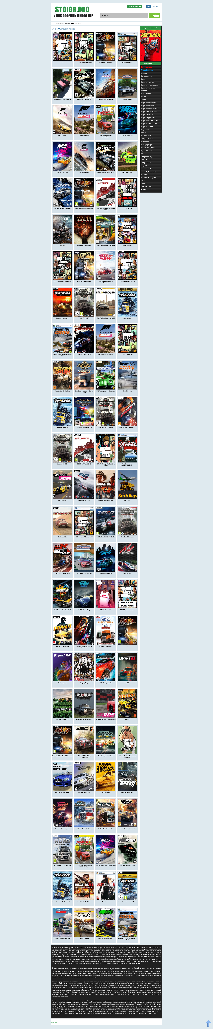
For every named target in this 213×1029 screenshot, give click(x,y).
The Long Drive (62, 537)
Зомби (143, 100)
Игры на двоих (147, 115)
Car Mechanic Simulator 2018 (62, 610)
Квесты (144, 133)
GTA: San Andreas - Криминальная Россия (127, 464)
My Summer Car (127, 172)
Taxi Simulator (106, 792)
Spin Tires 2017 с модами (105, 427)
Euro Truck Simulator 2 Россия (84, 208)
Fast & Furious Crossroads (127, 829)
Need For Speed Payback (62, 829)
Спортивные (146, 162)
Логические (146, 136)
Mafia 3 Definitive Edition (84, 902)
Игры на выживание (149, 112)
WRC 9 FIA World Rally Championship (84, 756)
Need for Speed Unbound (105, 938)
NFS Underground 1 (106, 683)
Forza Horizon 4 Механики (105, 99)
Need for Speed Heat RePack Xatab (106, 865)
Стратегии (145, 165)
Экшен (144, 183)
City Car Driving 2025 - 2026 (84, 573)
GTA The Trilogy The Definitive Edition (106, 464)
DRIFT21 (127, 683)
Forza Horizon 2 (62, 135)
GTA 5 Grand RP (62, 683)
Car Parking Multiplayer (62, 792)
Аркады (144, 73)
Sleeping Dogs (84, 683)
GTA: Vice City (127, 245)
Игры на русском (148, 118)
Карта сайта (54, 1022)
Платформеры (147, 145)
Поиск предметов (148, 148)
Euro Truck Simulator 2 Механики (62, 756)
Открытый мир (147, 139)
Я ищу (143, 189)
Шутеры (144, 174)
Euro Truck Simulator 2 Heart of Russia (84, 391)
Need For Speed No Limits (105, 756)
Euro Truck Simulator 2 (105, 62)
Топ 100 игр (146, 168)
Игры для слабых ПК (149, 121)
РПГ (143, 153)
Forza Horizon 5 (84, 135)
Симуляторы (146, 159)
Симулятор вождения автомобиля (105, 136)
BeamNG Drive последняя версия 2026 (62, 355)
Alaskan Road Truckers (84, 829)
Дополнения (146, 94)
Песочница (145, 142)
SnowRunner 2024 (62, 427)
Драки (143, 97)
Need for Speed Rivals (84, 500)
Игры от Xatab (147, 127)
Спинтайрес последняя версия (84, 719)
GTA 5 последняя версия (127, 281)
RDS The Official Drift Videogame (105, 719)
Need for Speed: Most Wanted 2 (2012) (106, 209)
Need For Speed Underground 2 (106, 245)
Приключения (146, 151)
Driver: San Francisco (62, 646)
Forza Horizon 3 (84, 172)
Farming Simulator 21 (62, 719)
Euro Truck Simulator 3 (84, 281)
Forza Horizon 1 (62, 500)
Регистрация (156, 6)
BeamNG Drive (127, 391)
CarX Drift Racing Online (62, 573)
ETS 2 (127, 646)
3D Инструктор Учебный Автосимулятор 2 (84, 866)
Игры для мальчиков (149, 109)
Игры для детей (147, 106)
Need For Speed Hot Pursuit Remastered (84, 647)
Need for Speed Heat (62, 172)
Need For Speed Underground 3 (106, 318)
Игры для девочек (148, 103)
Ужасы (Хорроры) (148, 171)
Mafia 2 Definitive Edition (105, 500)
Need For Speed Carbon (84, 354)
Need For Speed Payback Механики (106, 282)
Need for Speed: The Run (62, 391)
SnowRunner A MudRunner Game (62, 902)
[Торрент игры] (73, 20)
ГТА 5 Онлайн (127, 208)
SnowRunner (127, 318)
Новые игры (146, 67)
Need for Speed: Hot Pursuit (127, 427)
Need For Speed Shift (84, 792)
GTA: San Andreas (127, 354)
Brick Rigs (127, 500)
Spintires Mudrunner (62, 318)
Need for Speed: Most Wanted (105, 172)
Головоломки (146, 76)
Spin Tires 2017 (84, 318)
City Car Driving (127, 99)
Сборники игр (146, 156)
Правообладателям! (134, 6)
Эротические (146, 186)
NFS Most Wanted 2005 (84, 99)
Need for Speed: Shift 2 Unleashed (105, 537)
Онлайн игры (147, 70)
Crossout (62, 245)
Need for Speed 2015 (127, 135)
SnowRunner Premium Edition (127, 902)
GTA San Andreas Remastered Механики (127, 756)
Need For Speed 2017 (127, 792)
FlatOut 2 (127, 719)
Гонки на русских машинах (148, 89)
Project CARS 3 (84, 938)
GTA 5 (62, 62)
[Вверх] (208, 1023)
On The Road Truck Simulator (62, 865)
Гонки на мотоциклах (149, 85)
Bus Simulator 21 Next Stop (106, 829)
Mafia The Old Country (84, 245)
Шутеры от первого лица (149, 178)
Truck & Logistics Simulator (62, 938)
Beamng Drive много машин (62, 99)
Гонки (143, 79)
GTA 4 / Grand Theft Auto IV (84, 537)
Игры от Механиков (149, 124)
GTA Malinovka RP (105, 610)
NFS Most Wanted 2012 (84, 464)
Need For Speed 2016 (106, 573)
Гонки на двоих (147, 82)
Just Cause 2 (105, 902)
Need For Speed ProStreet (127, 865)
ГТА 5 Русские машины (127, 610)
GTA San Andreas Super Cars (62, 281)
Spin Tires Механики (127, 537)
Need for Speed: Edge (84, 610)
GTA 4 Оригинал (127, 62)
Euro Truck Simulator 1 (105, 646)
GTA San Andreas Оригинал (84, 62)
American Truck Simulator (84, 427)
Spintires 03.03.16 (62, 464)
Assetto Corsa (127, 573)
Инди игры (145, 130)
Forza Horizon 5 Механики (105, 354)
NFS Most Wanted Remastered (62, 208)
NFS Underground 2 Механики (106, 391)
